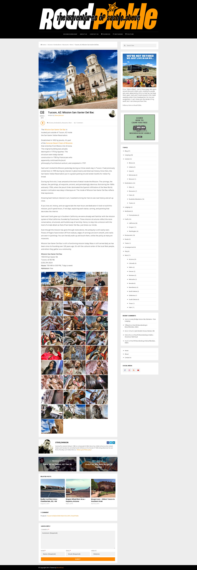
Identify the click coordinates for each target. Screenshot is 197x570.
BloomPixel (60, 567)
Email (68, 551)
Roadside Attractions (135, 199)
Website (93, 551)
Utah (130, 307)
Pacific (127, 219)
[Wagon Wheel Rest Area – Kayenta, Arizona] (78, 488)
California (132, 223)
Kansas (131, 271)
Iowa (130, 171)
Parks (130, 195)
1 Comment (79, 123)
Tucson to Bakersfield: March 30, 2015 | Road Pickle (62, 516)
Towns (131, 203)
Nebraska (132, 279)
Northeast (128, 211)
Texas (131, 303)
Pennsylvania (133, 215)
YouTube (130, 34)
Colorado (132, 263)
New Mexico (132, 287)
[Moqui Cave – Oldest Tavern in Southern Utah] (103, 488)
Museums (65, 45)
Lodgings (128, 207)
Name (43, 551)
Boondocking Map (70, 34)
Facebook (106, 34)
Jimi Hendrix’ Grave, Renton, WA (145, 331)
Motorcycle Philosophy (84, 450)
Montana (131, 275)
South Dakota (133, 299)
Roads (127, 239)
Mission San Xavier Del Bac (55, 129)
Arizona (50, 45)
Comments (45, 529)
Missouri (131, 179)
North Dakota (133, 291)
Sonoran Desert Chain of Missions (59, 143)
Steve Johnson (59, 115)
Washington (132, 231)
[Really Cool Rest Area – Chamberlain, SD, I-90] (53, 488)
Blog (126, 151)
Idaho (131, 267)
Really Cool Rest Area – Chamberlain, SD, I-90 (49, 500)
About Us (83, 34)
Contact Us (94, 34)
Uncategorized (129, 247)
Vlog (126, 251)
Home (44, 45)
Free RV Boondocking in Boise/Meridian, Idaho (136, 326)
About (126, 354)
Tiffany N (127, 325)
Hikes (130, 187)
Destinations (57, 45)
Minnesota (132, 175)
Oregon (131, 227)
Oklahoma (132, 295)
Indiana (131, 167)
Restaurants (128, 235)
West (71, 45)
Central (127, 159)
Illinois (131, 163)
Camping (127, 155)
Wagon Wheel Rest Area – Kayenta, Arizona (76, 500)
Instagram (119, 34)
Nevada (131, 283)
